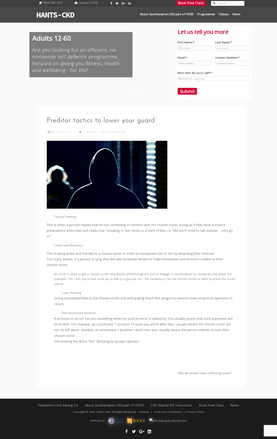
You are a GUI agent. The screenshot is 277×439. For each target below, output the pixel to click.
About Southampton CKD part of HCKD (167, 14)
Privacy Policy (195, 412)
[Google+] (123, 3)
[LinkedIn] (130, 3)
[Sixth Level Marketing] (115, 420)
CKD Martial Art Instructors (171, 405)
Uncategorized (115, 131)
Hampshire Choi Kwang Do (58, 405)
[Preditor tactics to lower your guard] (107, 174)
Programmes (206, 14)
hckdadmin (89, 131)
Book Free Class (191, 3)
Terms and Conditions (168, 412)
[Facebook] (111, 3)
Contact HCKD (88, 3)
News (236, 14)
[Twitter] (117, 3)
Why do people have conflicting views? (204, 373)
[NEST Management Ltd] (136, 420)
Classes (224, 14)
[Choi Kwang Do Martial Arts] (168, 420)
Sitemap (143, 412)
